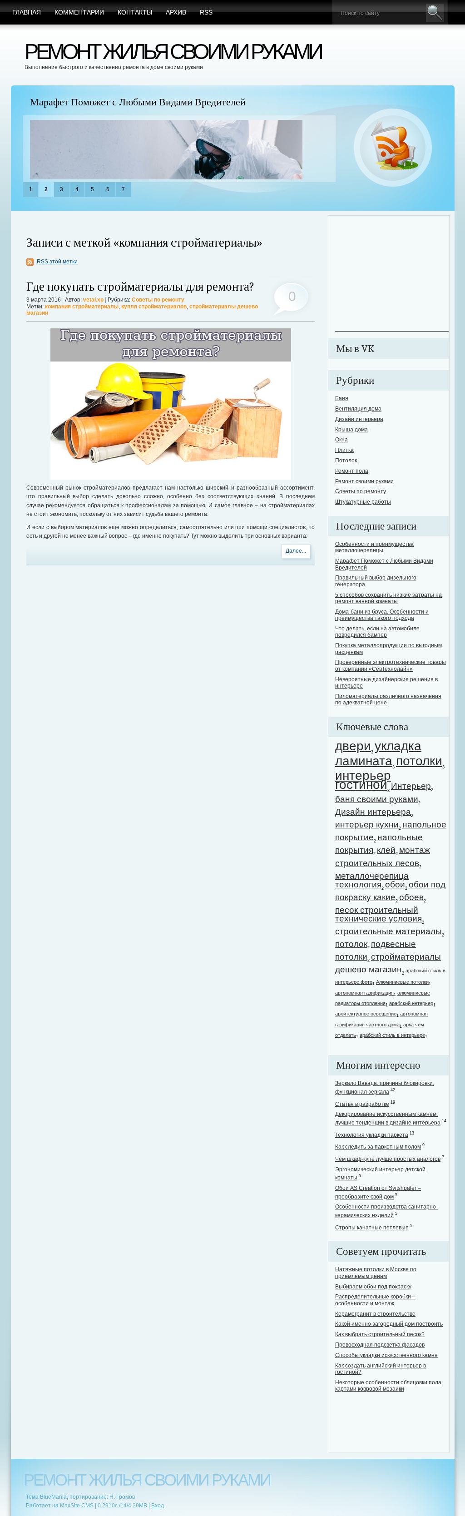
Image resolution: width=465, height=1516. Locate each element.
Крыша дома (351, 429)
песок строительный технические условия (378, 914)
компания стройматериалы (82, 306)
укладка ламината (378, 753)
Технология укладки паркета (371, 1135)
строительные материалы (388, 931)
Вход (157, 1505)
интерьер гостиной (363, 779)
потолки (419, 761)
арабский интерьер (411, 1003)
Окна (341, 439)
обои (395, 884)
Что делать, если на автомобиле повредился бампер (377, 631)
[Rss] (393, 148)
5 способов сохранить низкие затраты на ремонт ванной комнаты (388, 598)
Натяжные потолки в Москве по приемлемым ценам (375, 1272)
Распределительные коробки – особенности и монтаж (375, 1299)
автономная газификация (364, 993)
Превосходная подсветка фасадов (380, 1345)
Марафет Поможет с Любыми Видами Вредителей (138, 102)
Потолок (346, 460)
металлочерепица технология (372, 880)
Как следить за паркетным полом (378, 1147)
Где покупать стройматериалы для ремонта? (140, 287)
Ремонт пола (351, 471)
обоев (411, 897)
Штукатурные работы (363, 502)
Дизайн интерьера (359, 419)
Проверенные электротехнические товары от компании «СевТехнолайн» (390, 665)
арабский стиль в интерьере (392, 1035)
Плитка (344, 450)
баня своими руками (376, 799)
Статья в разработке (362, 1104)
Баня (341, 398)
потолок (351, 944)
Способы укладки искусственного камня (386, 1355)
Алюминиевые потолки (402, 982)
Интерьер (411, 786)
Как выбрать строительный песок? (380, 1334)
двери (353, 746)
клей (386, 850)
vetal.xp (93, 300)
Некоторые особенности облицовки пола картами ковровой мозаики (388, 1385)
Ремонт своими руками (364, 481)
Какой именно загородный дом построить (389, 1324)
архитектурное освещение (365, 1013)
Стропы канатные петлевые (372, 1227)
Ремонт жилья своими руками (173, 52)
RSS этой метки (57, 261)
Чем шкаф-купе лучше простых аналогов (387, 1159)
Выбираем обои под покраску (373, 1286)
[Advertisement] (392, 274)
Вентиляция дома (358, 409)
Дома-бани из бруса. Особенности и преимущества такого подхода (382, 615)
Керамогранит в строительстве (375, 1314)
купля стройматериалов (154, 306)
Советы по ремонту (158, 300)
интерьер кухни (367, 824)
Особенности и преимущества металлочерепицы (374, 547)
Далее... (296, 551)
